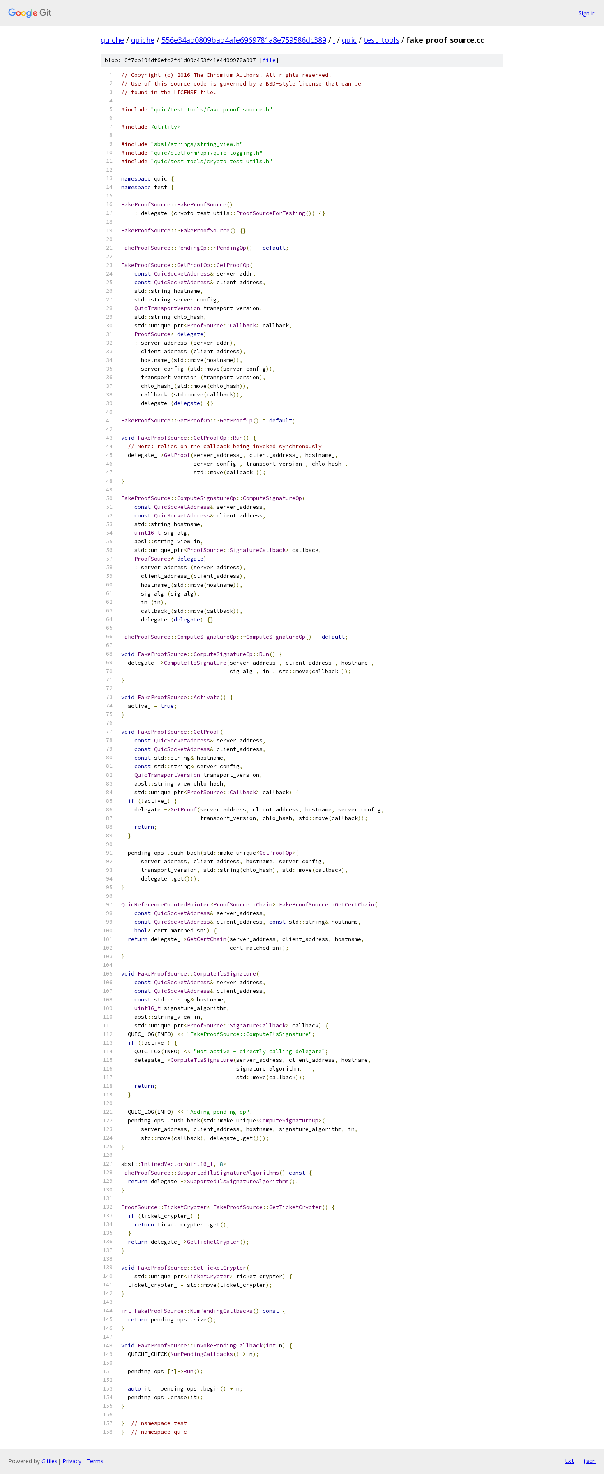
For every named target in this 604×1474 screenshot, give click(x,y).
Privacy (71, 1461)
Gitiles (49, 1461)
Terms (95, 1461)
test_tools (381, 40)
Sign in (587, 13)
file (269, 60)
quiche (112, 40)
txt (569, 1461)
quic (349, 40)
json (589, 1461)
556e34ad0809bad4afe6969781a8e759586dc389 (243, 40)
